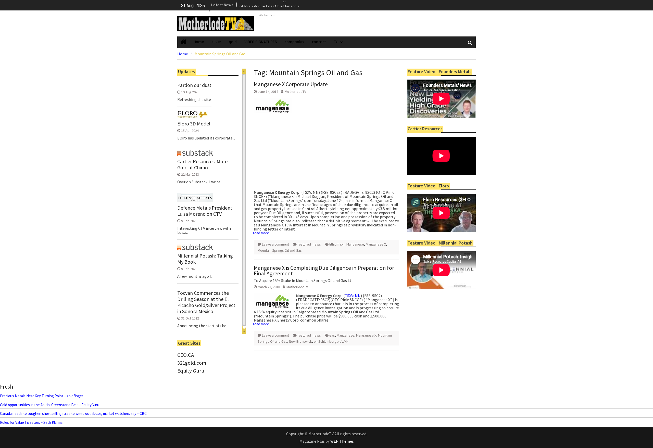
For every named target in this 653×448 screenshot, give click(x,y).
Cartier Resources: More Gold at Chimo (202, 164)
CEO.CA (185, 355)
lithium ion (337, 244)
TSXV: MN (353, 295)
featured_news (309, 244)
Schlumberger (329, 341)
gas (332, 335)
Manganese (355, 244)
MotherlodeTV (295, 91)
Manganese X (376, 244)
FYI (336, 42)
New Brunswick (300, 341)
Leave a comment (275, 244)
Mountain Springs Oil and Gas (280, 250)
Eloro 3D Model (193, 124)
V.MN (345, 341)
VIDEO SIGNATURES (260, 42)
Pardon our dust (194, 85)
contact (319, 42)
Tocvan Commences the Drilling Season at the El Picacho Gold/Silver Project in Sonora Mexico (206, 302)
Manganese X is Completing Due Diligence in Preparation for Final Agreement (324, 270)
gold (233, 42)
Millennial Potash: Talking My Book (205, 259)
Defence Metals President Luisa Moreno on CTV (204, 211)
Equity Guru (190, 370)
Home (199, 42)
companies (294, 42)
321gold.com (191, 363)
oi (315, 341)
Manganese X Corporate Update (291, 84)
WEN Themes (342, 441)
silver (216, 42)
